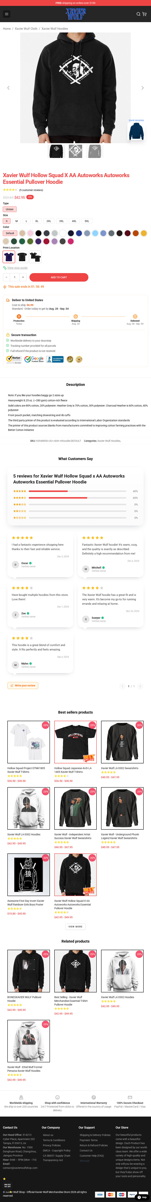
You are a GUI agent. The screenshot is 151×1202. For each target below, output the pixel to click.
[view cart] (144, 14)
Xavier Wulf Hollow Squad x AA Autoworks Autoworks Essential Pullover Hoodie (72, 904)
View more (76, 926)
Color (6, 226)
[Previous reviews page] (122, 686)
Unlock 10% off (7, 1186)
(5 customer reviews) (31, 190)
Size (5, 215)
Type (6, 203)
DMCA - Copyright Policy (57, 1150)
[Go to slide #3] (94, 151)
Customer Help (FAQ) (92, 1155)
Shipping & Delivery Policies (95, 1135)
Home (7, 28)
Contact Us (86, 1150)
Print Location (11, 247)
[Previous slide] (9, 88)
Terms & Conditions (54, 1140)
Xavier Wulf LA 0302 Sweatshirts (119, 768)
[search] (138, 14)
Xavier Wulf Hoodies (55, 28)
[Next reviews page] (140, 686)
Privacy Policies (52, 1145)
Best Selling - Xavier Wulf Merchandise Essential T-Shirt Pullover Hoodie (71, 1001)
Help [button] (144, 1197)
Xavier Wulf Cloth (26, 28)
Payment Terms (89, 1140)
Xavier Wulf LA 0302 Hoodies (23, 834)
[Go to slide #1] (56, 151)
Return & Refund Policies (94, 1145)
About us (48, 1135)
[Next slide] (142, 88)
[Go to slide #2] (75, 151)
